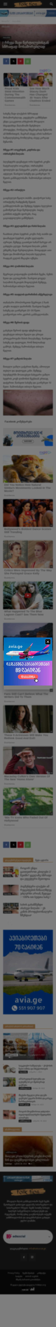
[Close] (48, 642)
